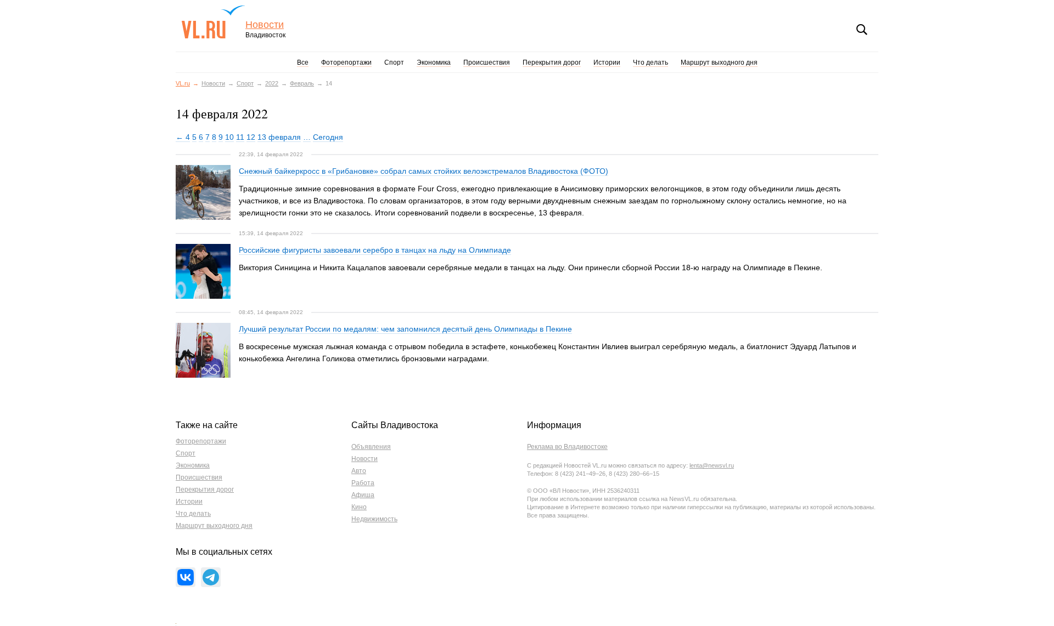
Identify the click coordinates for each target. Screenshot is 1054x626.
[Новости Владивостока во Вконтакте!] (185, 577)
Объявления (371, 447)
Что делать (650, 62)
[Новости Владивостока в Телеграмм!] (211, 577)
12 (250, 137)
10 (229, 137)
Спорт (394, 62)
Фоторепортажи (346, 62)
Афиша (362, 495)
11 (240, 137)
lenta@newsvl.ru (711, 465)
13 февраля (279, 137)
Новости (264, 25)
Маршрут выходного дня (719, 62)
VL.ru (213, 21)
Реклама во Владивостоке (567, 447)
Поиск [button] (861, 29)
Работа (362, 483)
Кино (359, 507)
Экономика (434, 62)
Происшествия (486, 62)
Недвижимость (374, 519)
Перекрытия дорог (552, 62)
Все (303, 62)
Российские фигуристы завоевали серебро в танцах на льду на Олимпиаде (375, 250)
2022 (271, 83)
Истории (606, 62)
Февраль (302, 83)
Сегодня (328, 137)
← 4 (183, 137)
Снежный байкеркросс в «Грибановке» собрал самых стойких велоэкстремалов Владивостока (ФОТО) (423, 171)
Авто (358, 471)
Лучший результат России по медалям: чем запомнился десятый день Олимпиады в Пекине (405, 329)
